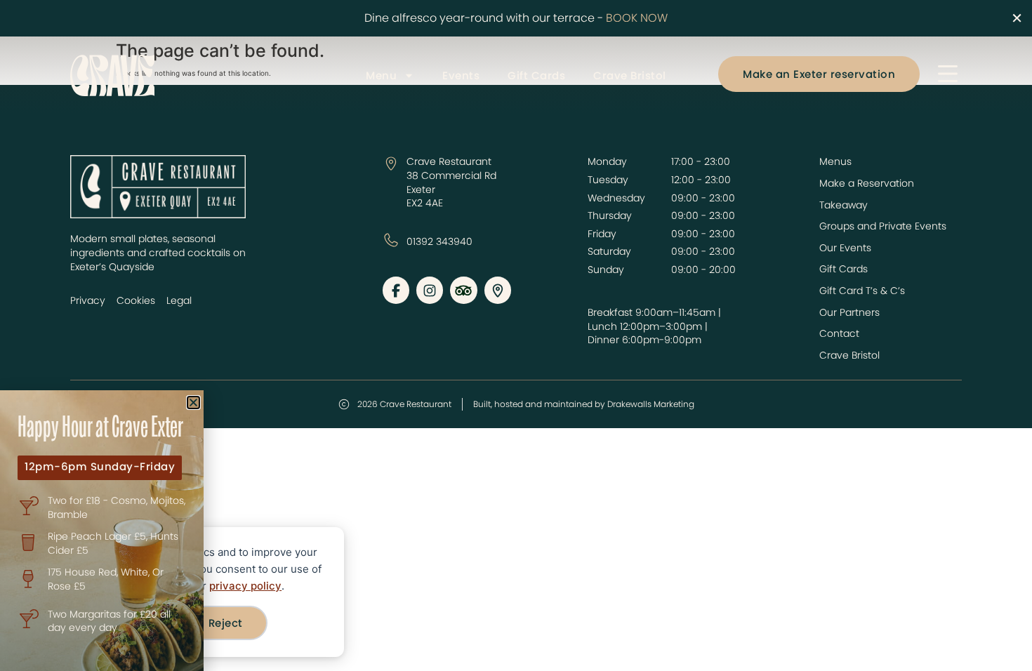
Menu (381, 75)
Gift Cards (536, 75)
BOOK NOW (637, 18)
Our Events (845, 248)
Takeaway (843, 205)
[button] (193, 402)
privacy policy (245, 585)
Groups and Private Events (882, 226)
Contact (839, 333)
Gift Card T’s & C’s (862, 291)
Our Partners (849, 312)
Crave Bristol (629, 75)
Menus (835, 161)
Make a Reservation (866, 183)
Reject (226, 623)
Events (460, 75)
